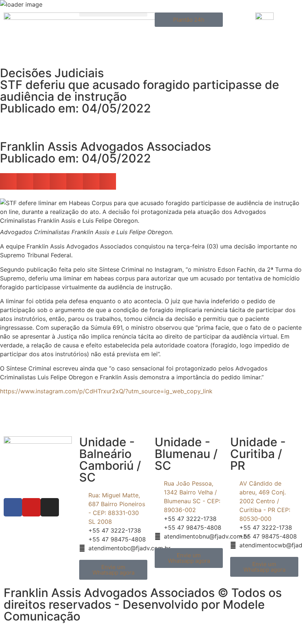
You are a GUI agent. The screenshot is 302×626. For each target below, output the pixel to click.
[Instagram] (50, 507)
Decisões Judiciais (52, 73)
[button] (113, 14)
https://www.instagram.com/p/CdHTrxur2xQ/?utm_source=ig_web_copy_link (106, 391)
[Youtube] (31, 507)
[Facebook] (13, 507)
